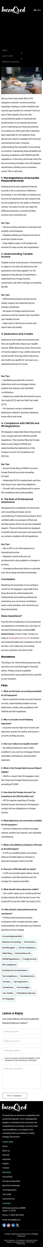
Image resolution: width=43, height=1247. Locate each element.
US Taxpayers (8, 999)
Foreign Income (29, 959)
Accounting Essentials (12, 936)
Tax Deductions (27, 976)
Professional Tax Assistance (14, 970)
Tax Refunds (7, 987)
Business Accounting (10, 62)
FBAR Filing (7, 953)
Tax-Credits (7, 993)
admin (4, 50)
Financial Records (23, 953)
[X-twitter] (17, 1225)
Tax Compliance (9, 976)
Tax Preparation (20, 982)
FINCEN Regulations (10, 959)
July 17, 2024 (7, 56)
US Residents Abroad (25, 993)
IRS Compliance (9, 965)
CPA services (29, 942)
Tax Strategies (23, 987)
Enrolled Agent (8, 948)
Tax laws (6, 982)
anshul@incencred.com (19, 638)
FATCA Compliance (27, 948)
